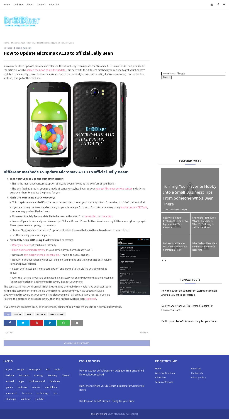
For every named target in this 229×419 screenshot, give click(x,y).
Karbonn (10, 375)
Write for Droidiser (165, 373)
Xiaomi (65, 375)
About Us (196, 368)
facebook (55, 381)
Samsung (52, 375)
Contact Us (197, 373)
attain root (90, 298)
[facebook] (218, 4)
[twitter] (223, 4)
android (17, 314)
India (57, 369)
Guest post (35, 369)
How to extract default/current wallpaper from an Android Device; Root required (189, 292)
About (30, 4)
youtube (39, 399)
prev (162, 260)
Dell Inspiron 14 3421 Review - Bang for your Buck (188, 321)
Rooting (38, 375)
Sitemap (134, 414)
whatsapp (11, 399)
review (36, 387)
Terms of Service (164, 382)
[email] (211, 4)
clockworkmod (37, 381)
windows (25, 399)
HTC (48, 369)
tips (55, 393)
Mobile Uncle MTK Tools (134, 207)
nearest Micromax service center (114, 188)
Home (7, 4)
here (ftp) (107, 216)
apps (21, 381)
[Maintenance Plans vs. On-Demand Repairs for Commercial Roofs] (175, 256)
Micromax (41, 314)
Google (21, 369)
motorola (23, 387)
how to (29, 314)
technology (42, 393)
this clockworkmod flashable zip (41, 255)
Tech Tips (18, 4)
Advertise (54, 4)
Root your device (21, 245)
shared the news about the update (45, 70)
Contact (41, 4)
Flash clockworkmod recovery (28, 250)
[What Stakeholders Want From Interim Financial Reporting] (205, 256)
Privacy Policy (198, 377)
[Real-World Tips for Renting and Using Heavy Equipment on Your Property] (175, 234)
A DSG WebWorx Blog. (118, 414)
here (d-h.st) (92, 216)
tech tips (27, 393)
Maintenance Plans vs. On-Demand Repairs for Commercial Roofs (187, 308)
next (165, 260)
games (9, 387)
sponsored (11, 393)
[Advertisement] (191, 118)
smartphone (51, 387)
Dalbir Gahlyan (23, 48)
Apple (9, 369)
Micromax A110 (18, 42)
